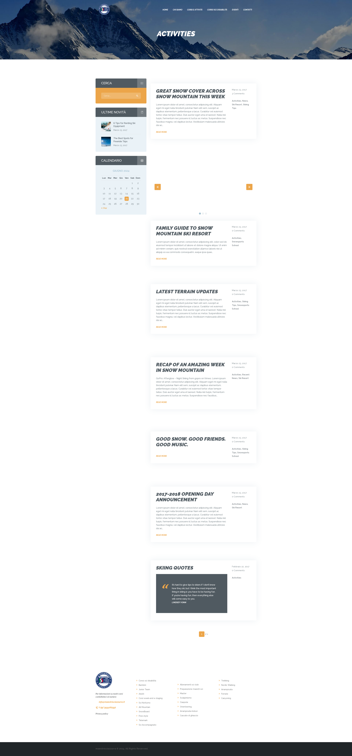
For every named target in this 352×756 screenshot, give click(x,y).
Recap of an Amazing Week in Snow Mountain (190, 367)
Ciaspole (184, 702)
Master (183, 693)
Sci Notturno (144, 703)
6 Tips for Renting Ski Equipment (124, 124)
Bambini (142, 685)
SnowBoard (144, 711)
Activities (236, 101)
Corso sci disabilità (147, 681)
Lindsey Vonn (179, 602)
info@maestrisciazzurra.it (112, 702)
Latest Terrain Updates (187, 291)
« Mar (104, 208)
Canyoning (226, 698)
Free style (143, 716)
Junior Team (144, 689)
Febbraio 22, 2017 (240, 567)
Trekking (225, 681)
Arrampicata (227, 689)
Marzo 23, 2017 (239, 90)
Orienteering (186, 707)
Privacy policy (102, 714)
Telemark (143, 720)
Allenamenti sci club (189, 685)
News (245, 101)
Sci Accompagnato (147, 725)
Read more (161, 132)
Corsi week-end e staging (151, 698)
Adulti (141, 694)
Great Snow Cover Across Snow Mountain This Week (190, 93)
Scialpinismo (186, 698)
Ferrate (224, 694)
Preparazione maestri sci (191, 689)
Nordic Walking (228, 685)
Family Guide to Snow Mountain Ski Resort (184, 230)
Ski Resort (237, 104)
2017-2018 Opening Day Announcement (185, 496)
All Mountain (144, 707)
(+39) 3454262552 (107, 707)
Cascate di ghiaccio (189, 715)
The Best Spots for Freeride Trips (123, 140)
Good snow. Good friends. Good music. (191, 441)
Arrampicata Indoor (189, 711)
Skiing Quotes (174, 568)
